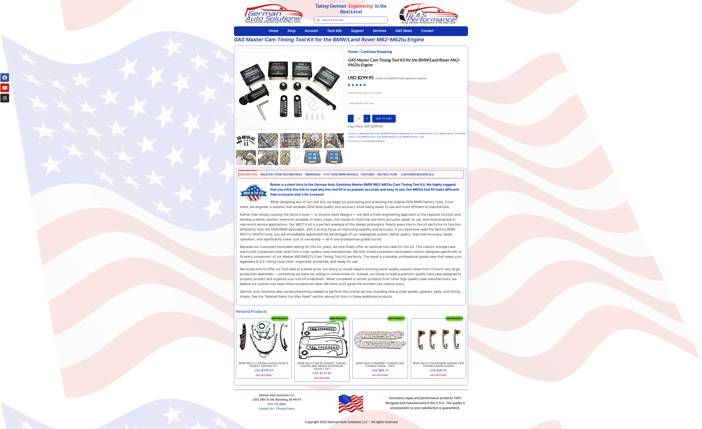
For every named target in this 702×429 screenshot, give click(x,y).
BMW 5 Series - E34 (449, 133)
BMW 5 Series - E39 (371, 136)
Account (311, 31)
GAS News (403, 31)
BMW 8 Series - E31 (409, 133)
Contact (427, 31)
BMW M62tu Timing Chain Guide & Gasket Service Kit (263, 364)
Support (357, 31)
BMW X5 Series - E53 (413, 136)
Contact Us (266, 408)
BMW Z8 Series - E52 (392, 136)
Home (273, 31)
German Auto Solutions (373, 141)
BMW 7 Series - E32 (429, 133)
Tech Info (334, 31)
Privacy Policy (285, 408)
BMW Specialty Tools (369, 133)
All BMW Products (390, 133)
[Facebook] (4, 77)
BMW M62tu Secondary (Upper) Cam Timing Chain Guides (438, 364)
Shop (291, 31)
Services (379, 31)
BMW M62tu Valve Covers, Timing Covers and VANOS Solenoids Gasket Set (322, 366)
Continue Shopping (376, 51)
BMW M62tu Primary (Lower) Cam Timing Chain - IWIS (380, 364)
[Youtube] (4, 87)
